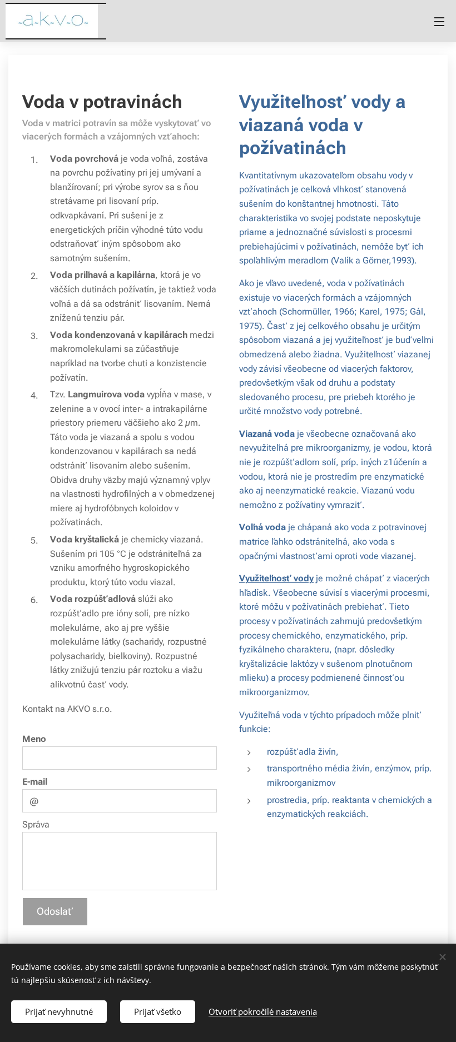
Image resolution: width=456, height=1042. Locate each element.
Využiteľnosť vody (276, 578)
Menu (439, 21)
